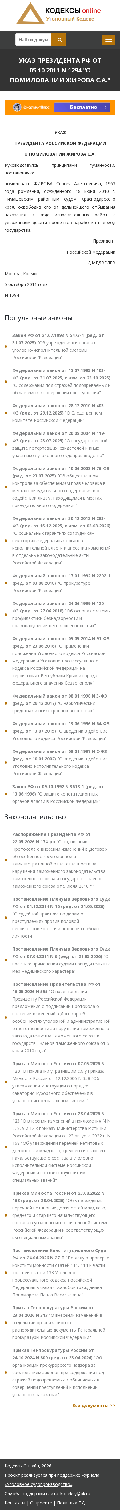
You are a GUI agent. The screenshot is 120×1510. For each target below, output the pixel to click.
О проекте (41, 1503)
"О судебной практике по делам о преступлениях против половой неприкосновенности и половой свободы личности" (61, 917)
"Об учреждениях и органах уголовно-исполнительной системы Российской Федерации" (58, 346)
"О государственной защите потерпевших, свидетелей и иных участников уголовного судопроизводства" (59, 444)
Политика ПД (71, 1503)
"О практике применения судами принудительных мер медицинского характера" (61, 960)
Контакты (15, 1503)
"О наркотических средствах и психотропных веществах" (59, 703)
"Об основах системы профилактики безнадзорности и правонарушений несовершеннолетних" (61, 614)
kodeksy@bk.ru (75, 1493)
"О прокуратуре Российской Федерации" (61, 583)
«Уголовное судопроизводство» (38, 1484)
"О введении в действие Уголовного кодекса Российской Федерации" (61, 731)
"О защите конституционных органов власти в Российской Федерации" (58, 794)
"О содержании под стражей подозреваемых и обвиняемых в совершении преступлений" (61, 381)
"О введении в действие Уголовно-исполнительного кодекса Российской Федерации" (60, 762)
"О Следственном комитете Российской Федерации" (59, 413)
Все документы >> (93, 1405)
